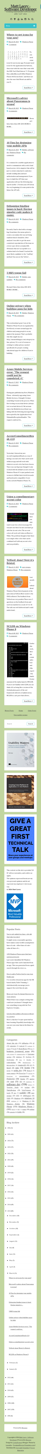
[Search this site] (31, 19)
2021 (8, 1160)
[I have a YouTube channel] (17, 19)
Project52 (11, 1079)
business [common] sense (18, 1051)
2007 (8, 1409)
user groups (26, 567)
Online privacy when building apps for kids (19, 307)
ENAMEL (28, 1060)
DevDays (28, 1057)
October (12, 1228)
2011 (8, 1384)
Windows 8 (26, 1101)
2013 (8, 1211)
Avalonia (29, 1046)
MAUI (9, 1068)
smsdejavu (29, 1082)
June (10, 1254)
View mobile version (20, 715)
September (13, 1235)
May (10, 1260)
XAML (19, 1112)
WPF (18, 1109)
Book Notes (23, 1049)
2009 (8, 1397)
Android (21, 1046)
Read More (27, 88)
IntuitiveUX (22, 1065)
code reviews (10, 1054)
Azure (8, 1049)
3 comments (13, 636)
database (19, 1057)
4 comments (13, 111)
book (14, 1049)
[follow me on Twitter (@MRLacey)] (8, 19)
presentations (24, 1076)
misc (17, 1068)
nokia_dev (18, 1070)
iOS (31, 1065)
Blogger (24, 1428)
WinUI (13, 1109)
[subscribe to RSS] (28, 19)
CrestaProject (17, 1443)
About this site (12, 1043)
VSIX (8, 1098)
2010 (8, 1390)
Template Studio (13, 1087)
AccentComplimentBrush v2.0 (20, 437)
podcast (30, 1073)
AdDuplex (25, 1043)
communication (21, 1054)
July (10, 1248)
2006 (8, 1416)
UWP (17, 1096)
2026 (8, 1128)
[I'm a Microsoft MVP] (14, 19)
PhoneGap (22, 1073)
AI (33, 1043)
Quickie (22, 1079)
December (12, 1216)
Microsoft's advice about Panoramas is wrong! (18, 101)
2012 (8, 1377)
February (12, 1363)
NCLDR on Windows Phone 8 (18, 628)
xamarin (12, 1112)
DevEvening (10, 1060)
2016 (8, 1192)
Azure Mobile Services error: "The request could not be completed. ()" (19, 373)
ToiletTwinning (26, 1090)
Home (21, 711)
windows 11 (14, 1101)
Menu (8, 26)
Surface (30, 1085)
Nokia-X (29, 1071)
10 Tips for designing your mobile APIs (19, 144)
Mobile (24, 150)
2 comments (13, 506)
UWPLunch (27, 1096)
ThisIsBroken (11, 1090)
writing (32, 1109)
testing (27, 1087)
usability (9, 280)
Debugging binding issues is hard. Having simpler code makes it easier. (19, 210)
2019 (8, 1173)
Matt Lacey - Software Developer (20, 7)
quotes (32, 1079)
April (11, 1267)
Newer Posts (9, 711)
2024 (8, 1141)
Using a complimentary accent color (20, 498)
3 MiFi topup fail (16, 272)
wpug (24, 1109)
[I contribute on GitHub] (10, 19)
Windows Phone (27, 42)
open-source (11, 1073)
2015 (8, 1198)
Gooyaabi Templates (22, 1448)
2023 (8, 1147)
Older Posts (32, 711)
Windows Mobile (13, 1104)
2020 (8, 1166)
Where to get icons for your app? (20, 36)
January (11, 1369)
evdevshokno (11, 1062)
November (13, 1222)
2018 (8, 1179)
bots (31, 1049)
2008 (8, 1403)
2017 (8, 1185)
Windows (17, 1098)
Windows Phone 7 (26, 1106)
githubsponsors (27, 1062)
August (11, 1241)
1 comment (12, 44)
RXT (21, 1082)
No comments (13, 222)
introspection (11, 1065)
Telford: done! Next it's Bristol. (20, 561)
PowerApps (10, 1076)
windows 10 (29, 1098)
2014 (8, 1204)
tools (8, 1093)
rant (29, 277)
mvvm (8, 1071)
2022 (8, 1153)
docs (20, 1060)
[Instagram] (24, 19)
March (11, 1273)
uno (15, 1093)
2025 (8, 1134)
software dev (13, 1084)
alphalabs (13, 1046)
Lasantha (9, 1445)
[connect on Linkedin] (21, 19)
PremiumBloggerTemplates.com (24, 1445)
